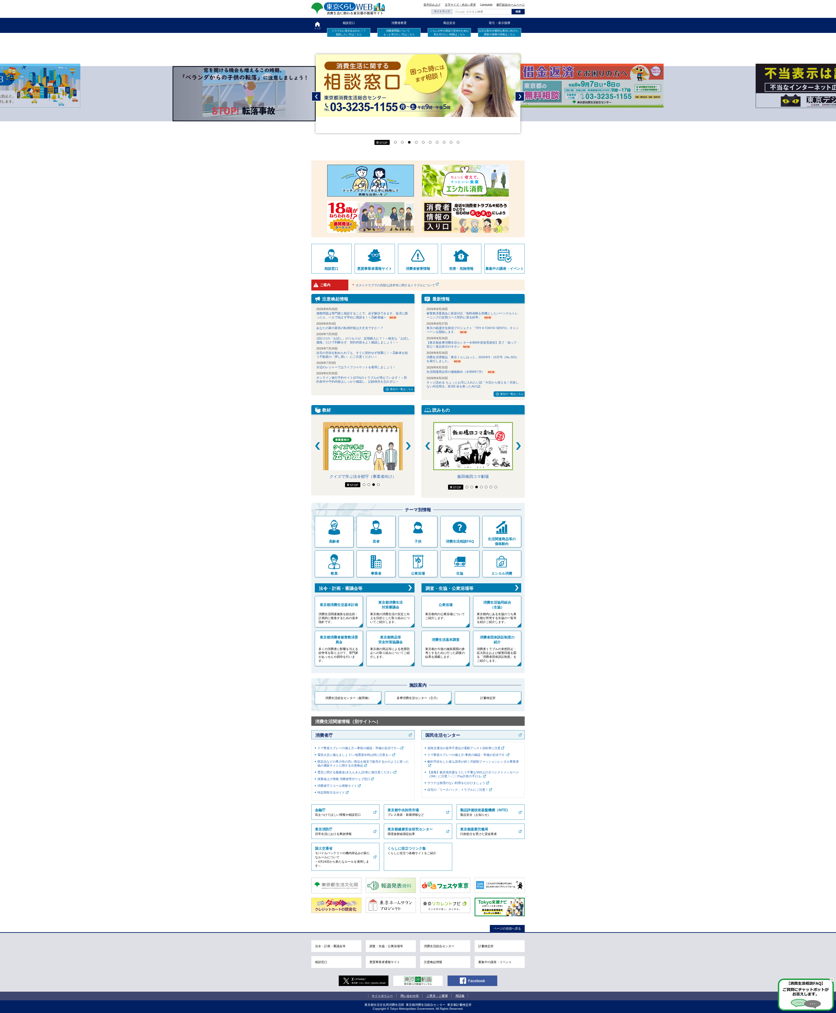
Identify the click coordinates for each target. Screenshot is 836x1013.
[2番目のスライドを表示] (368, 484)
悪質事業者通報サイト (374, 268)
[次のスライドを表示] (408, 446)
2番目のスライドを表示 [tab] (402, 142)
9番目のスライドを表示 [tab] (451, 142)
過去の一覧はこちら (401, 389)
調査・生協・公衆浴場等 (450, 588)
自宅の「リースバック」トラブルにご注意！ (457, 789)
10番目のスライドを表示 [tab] (458, 142)
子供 (418, 541)
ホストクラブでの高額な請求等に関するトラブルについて (395, 285)
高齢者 (334, 541)
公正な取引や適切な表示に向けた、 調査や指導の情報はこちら (500, 32)
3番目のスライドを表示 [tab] (409, 142)
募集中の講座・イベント (504, 268)
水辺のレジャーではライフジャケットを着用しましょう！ (356, 367)
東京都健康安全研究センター (410, 829)
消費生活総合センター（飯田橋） (348, 698)
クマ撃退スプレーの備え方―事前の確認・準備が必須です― (358, 748)
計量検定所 (488, 698)
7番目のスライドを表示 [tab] (437, 142)
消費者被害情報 (418, 268)
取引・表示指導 (499, 23)
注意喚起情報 (433, 962)
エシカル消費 (501, 573)
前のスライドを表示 (316, 96)
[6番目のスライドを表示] (491, 487)
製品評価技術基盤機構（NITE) (484, 810)
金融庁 (320, 810)
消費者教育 (399, 23)
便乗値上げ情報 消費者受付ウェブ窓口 (343, 779)
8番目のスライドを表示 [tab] (444, 142)
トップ (317, 28)
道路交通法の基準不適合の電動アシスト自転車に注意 (464, 748)
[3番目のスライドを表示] (373, 484)
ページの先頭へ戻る (507, 928)
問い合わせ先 (410, 996)
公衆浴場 (418, 573)
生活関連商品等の (502, 541)
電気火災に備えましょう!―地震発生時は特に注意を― (354, 755)
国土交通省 (323, 848)
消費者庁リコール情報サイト (337, 785)
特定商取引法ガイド (331, 792)
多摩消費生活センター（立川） (418, 698)
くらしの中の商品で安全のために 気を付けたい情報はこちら (449, 32)
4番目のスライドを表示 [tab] (416, 142)
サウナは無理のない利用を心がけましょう (456, 783)
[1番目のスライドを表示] (364, 484)
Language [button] (486, 4)
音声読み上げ (431, 4)
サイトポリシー (382, 996)
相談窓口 (349, 23)
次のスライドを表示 (520, 96)
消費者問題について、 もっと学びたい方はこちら (399, 32)
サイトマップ (442, 11)
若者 (376, 541)
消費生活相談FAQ (460, 541)
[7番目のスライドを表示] (495, 487)
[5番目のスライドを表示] (486, 487)
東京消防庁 (323, 829)
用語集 (460, 996)
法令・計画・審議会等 (340, 588)
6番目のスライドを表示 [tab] (430, 142)
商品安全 (449, 23)
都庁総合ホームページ (510, 4)
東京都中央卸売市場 (403, 810)
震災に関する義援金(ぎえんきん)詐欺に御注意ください (355, 772)
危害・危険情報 (461, 268)
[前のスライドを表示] (317, 446)
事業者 (376, 573)
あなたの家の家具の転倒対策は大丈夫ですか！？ (349, 328)
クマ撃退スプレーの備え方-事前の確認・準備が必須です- (466, 755)
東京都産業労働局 (474, 829)
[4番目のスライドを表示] (378, 484)
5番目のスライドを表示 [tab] (423, 142)
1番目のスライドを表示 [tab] (395, 142)
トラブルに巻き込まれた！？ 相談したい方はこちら (349, 32)
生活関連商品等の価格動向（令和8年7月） (455, 371)
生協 (459, 573)
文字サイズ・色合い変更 (460, 4)
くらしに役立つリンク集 (407, 848)
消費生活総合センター (439, 946)
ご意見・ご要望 (437, 996)
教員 (334, 573)
